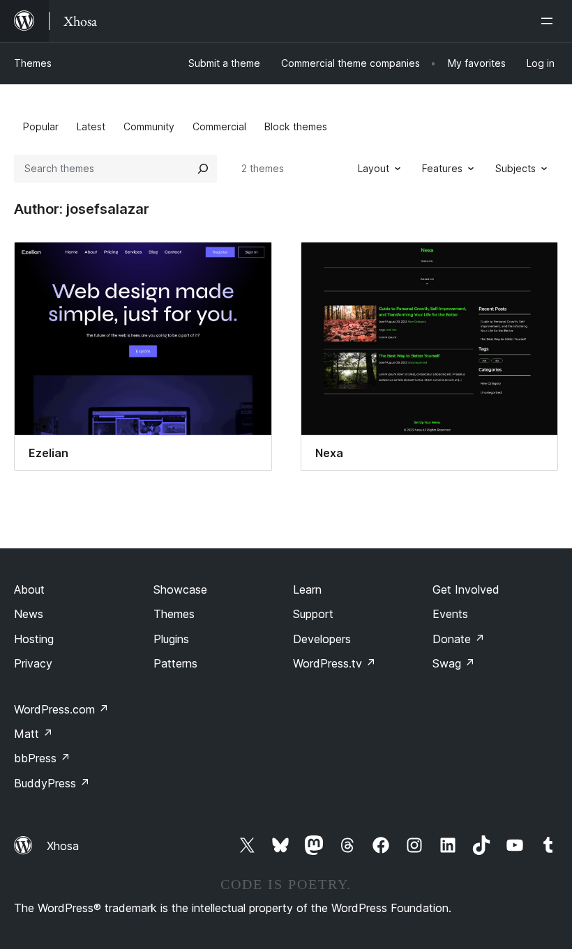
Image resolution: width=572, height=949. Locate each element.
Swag (453, 663)
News (28, 614)
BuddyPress (52, 783)
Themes (33, 63)
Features (442, 168)
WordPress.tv (334, 663)
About (29, 589)
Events (450, 614)
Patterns (175, 663)
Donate (458, 639)
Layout (373, 168)
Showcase (180, 589)
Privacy (33, 663)
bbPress (42, 758)
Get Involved (465, 589)
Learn (307, 589)
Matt (33, 734)
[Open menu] (549, 21)
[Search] (203, 169)
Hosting (34, 639)
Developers (322, 639)
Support (313, 614)
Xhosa (63, 846)
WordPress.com (61, 709)
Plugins (171, 639)
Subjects (515, 168)
